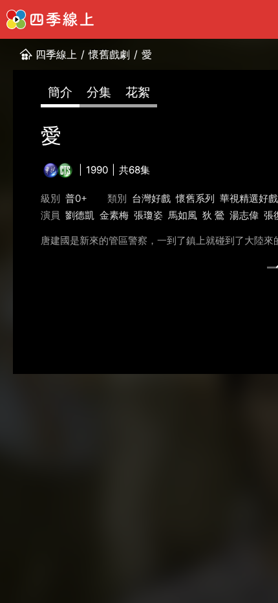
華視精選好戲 (249, 198)
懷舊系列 (195, 198)
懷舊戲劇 (109, 54)
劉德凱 (79, 215)
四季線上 (56, 54)
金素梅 (114, 215)
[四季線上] (50, 19)
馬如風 (182, 215)
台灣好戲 (151, 198)
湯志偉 (244, 215)
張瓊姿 (148, 215)
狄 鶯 (213, 215)
